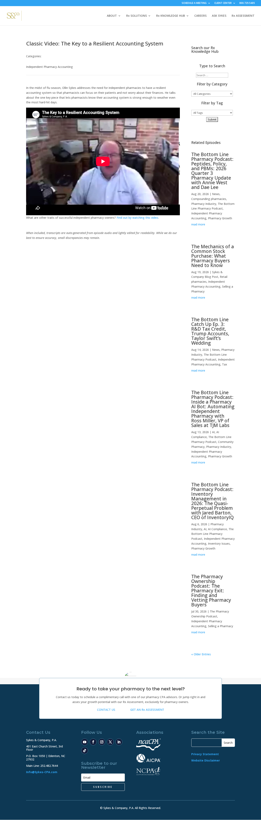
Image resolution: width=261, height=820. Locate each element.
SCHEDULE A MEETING (194, 3)
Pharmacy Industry (203, 204)
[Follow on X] (110, 741)
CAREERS (200, 16)
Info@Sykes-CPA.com (41, 772)
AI (213, 432)
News (216, 194)
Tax (224, 364)
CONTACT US (106, 710)
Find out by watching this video (137, 218)
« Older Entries (201, 654)
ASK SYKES (219, 16)
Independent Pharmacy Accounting (49, 67)
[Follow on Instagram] (101, 741)
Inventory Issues (219, 543)
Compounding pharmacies (208, 199)
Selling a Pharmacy (220, 626)
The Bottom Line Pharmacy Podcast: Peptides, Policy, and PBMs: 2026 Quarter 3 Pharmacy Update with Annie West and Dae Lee (212, 170)
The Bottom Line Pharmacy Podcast (212, 534)
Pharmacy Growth (220, 218)
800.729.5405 (247, 3)
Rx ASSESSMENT (243, 16)
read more (198, 224)
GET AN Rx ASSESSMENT (147, 710)
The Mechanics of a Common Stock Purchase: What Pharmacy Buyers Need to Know (212, 255)
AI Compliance (217, 529)
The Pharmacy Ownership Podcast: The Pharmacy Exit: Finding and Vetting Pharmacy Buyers (211, 590)
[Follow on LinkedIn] (118, 741)
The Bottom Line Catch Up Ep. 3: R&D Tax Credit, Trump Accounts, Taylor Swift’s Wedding (210, 331)
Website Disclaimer (205, 760)
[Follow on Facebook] (93, 741)
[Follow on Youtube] (84, 741)
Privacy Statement (205, 754)
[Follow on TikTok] (84, 750)
